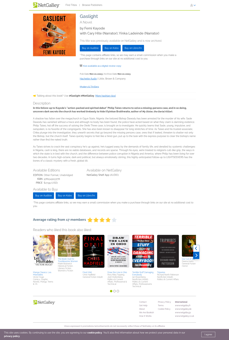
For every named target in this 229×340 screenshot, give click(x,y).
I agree (208, 334)
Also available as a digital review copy (102, 66)
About (142, 309)
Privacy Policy (164, 302)
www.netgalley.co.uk (184, 316)
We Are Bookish (146, 312)
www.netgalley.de (183, 309)
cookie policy (94, 332)
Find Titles (71, 5)
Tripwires (161, 272)
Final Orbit (87, 272)
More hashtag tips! (105, 95)
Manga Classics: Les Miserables (42, 273)
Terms (161, 305)
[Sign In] (193, 5)
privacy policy (12, 336)
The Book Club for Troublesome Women (68, 260)
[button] (44, 252)
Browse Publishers (92, 5)
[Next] (196, 255)
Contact (143, 302)
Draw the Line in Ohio (117, 272)
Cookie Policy (164, 309)
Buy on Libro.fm (133, 48)
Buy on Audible (90, 48)
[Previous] (196, 248)
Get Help (143, 305)
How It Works (145, 316)
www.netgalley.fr (182, 305)
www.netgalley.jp (183, 312)
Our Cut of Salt (188, 259)
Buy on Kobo (112, 48)
